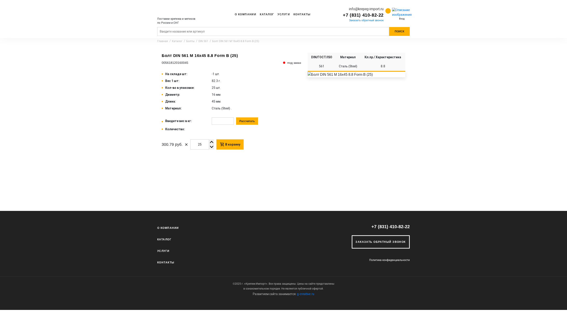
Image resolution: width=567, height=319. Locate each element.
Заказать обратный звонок (366, 20)
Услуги (284, 14)
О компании (245, 14)
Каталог (267, 14)
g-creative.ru (305, 294)
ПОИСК (399, 31)
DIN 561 (203, 41)
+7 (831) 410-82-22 (363, 15)
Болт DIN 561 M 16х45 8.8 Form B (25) (235, 41)
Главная (162, 41)
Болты (190, 41)
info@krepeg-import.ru (366, 9)
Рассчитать (247, 121)
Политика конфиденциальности (389, 260)
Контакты (302, 14)
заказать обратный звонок (380, 241)
